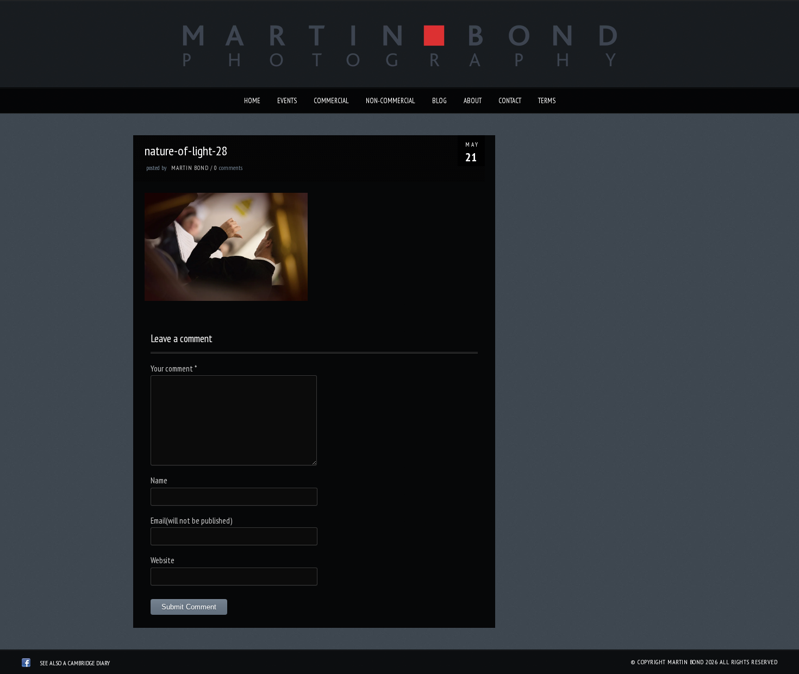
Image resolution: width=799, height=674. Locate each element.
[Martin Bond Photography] (26, 664)
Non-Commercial (390, 100)
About (473, 100)
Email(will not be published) (191, 520)
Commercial (331, 100)
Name (159, 480)
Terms (546, 100)
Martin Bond (190, 168)
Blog (439, 100)
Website (162, 560)
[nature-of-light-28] (226, 298)
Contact (509, 100)
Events (287, 100)
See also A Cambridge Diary (75, 663)
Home (252, 100)
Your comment (174, 368)
